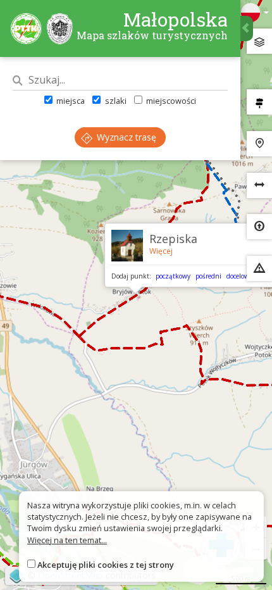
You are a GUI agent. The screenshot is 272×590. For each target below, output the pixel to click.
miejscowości (170, 100)
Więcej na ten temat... (67, 540)
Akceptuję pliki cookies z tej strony (105, 564)
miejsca (69, 100)
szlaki (114, 100)
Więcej (161, 251)
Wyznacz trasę (125, 137)
